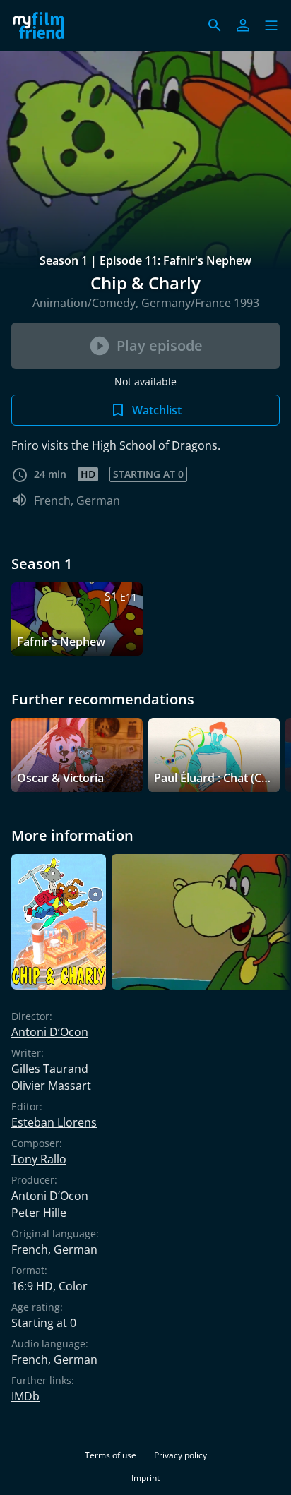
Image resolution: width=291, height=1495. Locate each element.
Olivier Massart (51, 1085)
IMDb (25, 1396)
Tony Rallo (38, 1159)
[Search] (215, 25)
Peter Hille (38, 1212)
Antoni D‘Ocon (49, 1032)
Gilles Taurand (49, 1068)
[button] (271, 25)
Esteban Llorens (54, 1122)
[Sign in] (243, 25)
